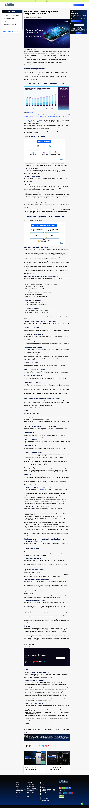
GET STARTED (53, 414)
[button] (25, 746)
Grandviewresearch (30, 112)
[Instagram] (68, 793)
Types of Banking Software (9, 18)
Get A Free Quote (77, 21)
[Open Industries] (32, 4)
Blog (26, 17)
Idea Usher (26, 635)
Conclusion (6, 26)
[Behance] (70, 793)
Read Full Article (28, 771)
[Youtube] (72, 793)
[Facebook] (60, 793)
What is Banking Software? (9, 13)
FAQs (5, 27)
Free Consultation (60, 658)
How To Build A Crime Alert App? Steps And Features (57, 768)
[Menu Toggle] (85, 2)
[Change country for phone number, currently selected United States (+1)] (46, 403)
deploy (42, 489)
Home (24, 17)
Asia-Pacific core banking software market (33, 120)
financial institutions (47, 70)
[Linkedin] (64, 793)
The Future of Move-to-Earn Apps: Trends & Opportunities (33, 768)
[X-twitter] (62, 793)
